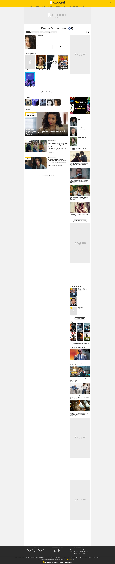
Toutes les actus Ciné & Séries (80, 220)
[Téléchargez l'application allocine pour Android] (59, 550)
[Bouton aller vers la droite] (88, 32)
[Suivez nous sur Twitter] (32, 550)
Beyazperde (72, 551)
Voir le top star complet (80, 318)
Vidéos (64, 6)
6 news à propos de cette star (46, 175)
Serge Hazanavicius (82, 137)
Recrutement (28, 557)
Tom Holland (80, 297)
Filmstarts (72, 549)
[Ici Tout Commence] (63, 62)
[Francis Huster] (73, 131)
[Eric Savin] (73, 121)
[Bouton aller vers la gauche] (86, 32)
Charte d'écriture (79, 557)
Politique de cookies (45, 557)
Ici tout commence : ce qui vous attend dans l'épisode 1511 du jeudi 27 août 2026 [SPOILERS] (79, 198)
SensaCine (82, 549)
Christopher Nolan (81, 288)
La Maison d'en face (52, 69)
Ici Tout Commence (63, 69)
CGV (40, 557)
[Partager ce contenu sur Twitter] (72, 28)
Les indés (75, 6)
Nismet (41, 69)
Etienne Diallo (81, 307)
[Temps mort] (30, 62)
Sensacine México (78, 553)
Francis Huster (81, 127)
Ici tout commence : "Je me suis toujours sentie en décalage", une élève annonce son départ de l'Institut (57, 144)
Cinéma (37, 6)
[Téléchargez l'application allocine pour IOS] (55, 550)
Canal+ (83, 6)
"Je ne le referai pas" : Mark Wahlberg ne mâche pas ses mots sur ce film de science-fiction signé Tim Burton (80, 379)
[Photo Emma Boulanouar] (28, 102)
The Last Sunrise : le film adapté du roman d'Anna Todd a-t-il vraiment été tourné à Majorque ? (79, 164)
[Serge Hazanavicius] (73, 141)
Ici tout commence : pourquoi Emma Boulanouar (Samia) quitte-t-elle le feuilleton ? (45, 132)
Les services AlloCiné (87, 557)
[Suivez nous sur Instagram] (35, 550)
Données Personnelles (63, 557)
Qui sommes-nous (22, 557)
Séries (43, 6)
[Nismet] (41, 62)
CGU (37, 557)
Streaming (51, 6)
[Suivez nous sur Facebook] (28, 550)
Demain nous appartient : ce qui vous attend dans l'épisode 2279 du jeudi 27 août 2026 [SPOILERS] (79, 181)
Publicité (33, 557)
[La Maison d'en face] (52, 62)
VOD (70, 6)
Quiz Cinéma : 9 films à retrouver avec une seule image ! (79, 215)
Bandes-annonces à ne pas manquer (80, 343)
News (31, 6)
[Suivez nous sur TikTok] (39, 550)
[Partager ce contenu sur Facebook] (69, 28)
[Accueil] (57, 2)
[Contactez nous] (43, 550)
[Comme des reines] (30, 79)
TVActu (58, 6)
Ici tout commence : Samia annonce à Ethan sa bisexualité (57, 160)
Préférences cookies (54, 557)
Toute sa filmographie (46, 91)
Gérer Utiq (94, 557)
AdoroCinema (83, 551)
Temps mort (30, 69)
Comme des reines (30, 86)
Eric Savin (80, 117)
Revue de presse (71, 557)
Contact (16, 557)
